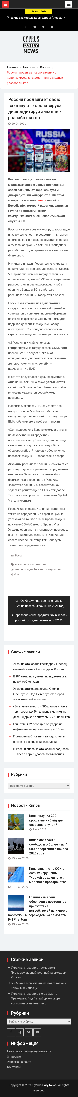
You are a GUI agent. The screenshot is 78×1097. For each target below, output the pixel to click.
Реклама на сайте (19, 1062)
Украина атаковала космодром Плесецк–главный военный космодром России (38, 972)
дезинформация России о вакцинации (36, 569)
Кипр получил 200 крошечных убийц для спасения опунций (46, 820)
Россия (19, 555)
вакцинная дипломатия (30, 564)
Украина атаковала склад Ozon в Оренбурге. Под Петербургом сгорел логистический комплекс (38, 694)
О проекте (14, 1056)
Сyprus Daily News (44, 1085)
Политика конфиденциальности (29, 1051)
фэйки (15, 574)
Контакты (14, 1067)
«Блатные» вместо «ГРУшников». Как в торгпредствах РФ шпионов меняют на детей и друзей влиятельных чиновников (41, 712)
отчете (41, 200)
